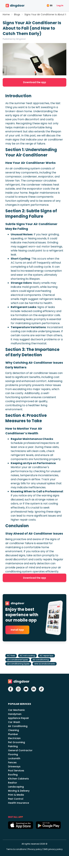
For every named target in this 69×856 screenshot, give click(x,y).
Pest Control (15, 798)
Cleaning (13, 730)
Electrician (14, 738)
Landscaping (16, 786)
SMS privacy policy (53, 849)
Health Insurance (18, 803)
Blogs (17, 14)
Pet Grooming (16, 742)
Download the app (34, 82)
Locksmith (14, 758)
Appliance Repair (18, 718)
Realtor (12, 782)
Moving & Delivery (18, 790)
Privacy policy (35, 849)
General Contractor (20, 750)
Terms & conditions (16, 849)
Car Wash (14, 722)
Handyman (14, 714)
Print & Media (16, 794)
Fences (12, 762)
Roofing (13, 774)
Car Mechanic (16, 710)
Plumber (13, 734)
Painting (13, 746)
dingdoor (17, 5)
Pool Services (16, 770)
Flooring (13, 754)
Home (6, 14)
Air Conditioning (17, 726)
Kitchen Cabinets (18, 778)
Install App (17, 629)
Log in (60, 5)
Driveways (14, 766)
